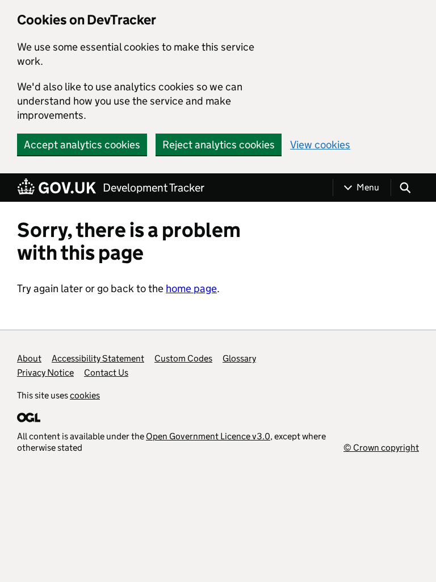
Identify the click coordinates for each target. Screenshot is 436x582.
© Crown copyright (381, 447)
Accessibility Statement (98, 358)
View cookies (320, 144)
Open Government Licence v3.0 (208, 436)
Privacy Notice (45, 372)
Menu (368, 187)
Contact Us (106, 372)
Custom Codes (183, 358)
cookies (85, 395)
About (29, 358)
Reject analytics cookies (218, 144)
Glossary (239, 358)
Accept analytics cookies (82, 144)
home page (191, 288)
